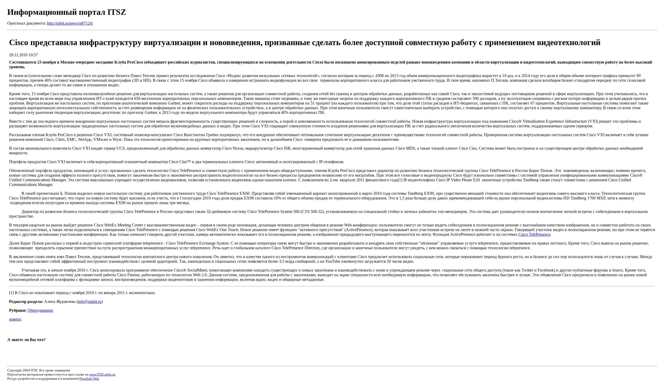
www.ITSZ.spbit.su (102, 374)
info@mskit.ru (89, 301)
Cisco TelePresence (534, 234)
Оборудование (40, 310)
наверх (15, 319)
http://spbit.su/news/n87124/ (70, 23)
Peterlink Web (89, 378)
